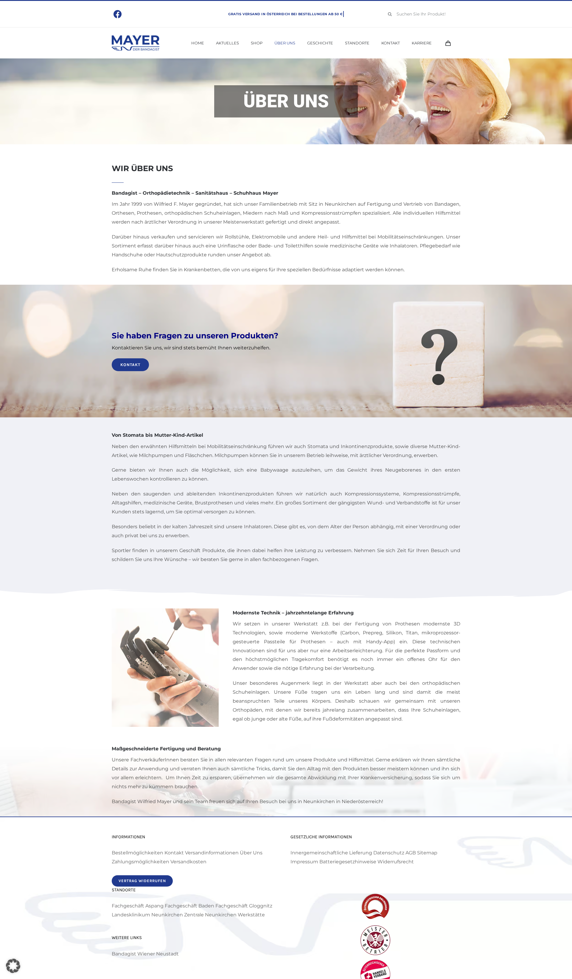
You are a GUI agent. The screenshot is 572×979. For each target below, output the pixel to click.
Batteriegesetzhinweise (347, 862)
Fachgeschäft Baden (189, 906)
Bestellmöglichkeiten (137, 853)
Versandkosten (188, 862)
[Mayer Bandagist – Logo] (135, 37)
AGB (410, 853)
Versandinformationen (212, 853)
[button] (13, 966)
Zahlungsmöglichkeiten (140, 862)
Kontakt (174, 853)
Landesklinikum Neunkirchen (147, 915)
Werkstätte (251, 915)
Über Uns (251, 853)
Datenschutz (388, 853)
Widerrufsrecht (395, 862)
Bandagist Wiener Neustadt (145, 954)
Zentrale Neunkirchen (210, 915)
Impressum (304, 862)
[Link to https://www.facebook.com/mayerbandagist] (118, 14)
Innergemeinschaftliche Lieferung (331, 853)
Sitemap (427, 853)
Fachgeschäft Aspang (138, 906)
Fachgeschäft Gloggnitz (243, 906)
